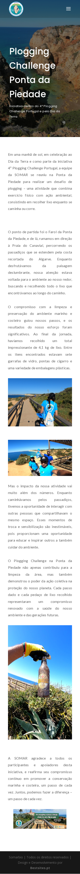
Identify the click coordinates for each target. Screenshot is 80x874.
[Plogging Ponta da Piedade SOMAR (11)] (40, 739)
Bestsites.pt (40, 868)
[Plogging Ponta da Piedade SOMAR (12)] (40, 476)
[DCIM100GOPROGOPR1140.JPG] (40, 426)
